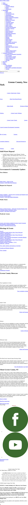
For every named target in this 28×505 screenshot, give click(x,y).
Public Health (8, 12)
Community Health (9, 22)
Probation (7, 38)
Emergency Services (9, 28)
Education (5, 61)
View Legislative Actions (22, 291)
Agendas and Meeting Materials (7, 248)
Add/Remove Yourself (5, 270)
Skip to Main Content (4, 0)
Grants (12, 148)
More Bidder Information (12, 197)
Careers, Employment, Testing (13, 93)
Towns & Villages (9, 59)
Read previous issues (11, 225)
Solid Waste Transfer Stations (11, 47)
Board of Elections (9, 16)
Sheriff (6, 44)
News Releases (8, 65)
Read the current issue (4, 401)
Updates (4, 64)
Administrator (8, 9)
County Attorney (9, 23)
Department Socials (4, 459)
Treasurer (7, 49)
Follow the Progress (23, 312)
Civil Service (8, 21)
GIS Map (7, 60)
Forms (4, 62)
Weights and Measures (10, 51)
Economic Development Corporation (13, 54)
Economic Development (10, 27)
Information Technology (10, 33)
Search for (2, 71)
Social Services (8, 45)
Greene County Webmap (16, 113)
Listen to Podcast (24, 330)
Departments (5, 10)
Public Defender (8, 39)
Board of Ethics (8, 18)
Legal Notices (8, 66)
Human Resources (9, 31)
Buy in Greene (8, 55)
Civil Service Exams (9, 13)
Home (4, 2)
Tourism (7, 48)
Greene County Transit (10, 58)
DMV (6, 11)
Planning (7, 37)
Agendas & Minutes (9, 6)
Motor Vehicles (8, 35)
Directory (2, 72)
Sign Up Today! (3, 399)
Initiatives (7, 5)
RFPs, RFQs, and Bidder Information (13, 67)
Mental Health (8, 34)
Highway (7, 29)
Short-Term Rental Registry (16, 99)
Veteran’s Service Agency (10, 50)
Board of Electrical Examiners (11, 17)
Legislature (5, 4)
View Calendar (3, 250)
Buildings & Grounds (10, 20)
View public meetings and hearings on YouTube (10, 245)
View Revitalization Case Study (21, 366)
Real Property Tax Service (11, 42)
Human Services (9, 32)
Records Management (10, 43)
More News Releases (12, 182)
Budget (7, 7)
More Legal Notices (11, 211)
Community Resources (8, 53)
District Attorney (9, 26)
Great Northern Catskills (10, 56)
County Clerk (8, 24)
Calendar (7, 69)
